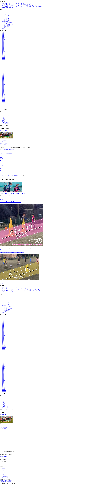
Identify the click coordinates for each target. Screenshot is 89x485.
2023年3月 (3, 46)
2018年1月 (3, 389)
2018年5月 (3, 101)
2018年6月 (3, 100)
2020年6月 (3, 78)
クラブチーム (4, 13)
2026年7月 (3, 32)
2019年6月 (3, 88)
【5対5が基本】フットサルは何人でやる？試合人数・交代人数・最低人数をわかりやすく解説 (17, 3)
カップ (3, 12)
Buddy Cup (3, 116)
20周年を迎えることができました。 (8, 7)
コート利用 (4, 14)
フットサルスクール (5, 17)
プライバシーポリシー (5, 123)
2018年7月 (3, 99)
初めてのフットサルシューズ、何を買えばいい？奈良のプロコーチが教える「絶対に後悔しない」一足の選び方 (20, 5)
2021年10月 (4, 347)
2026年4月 (3, 34)
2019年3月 (3, 91)
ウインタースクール (7, 18)
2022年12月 (4, 49)
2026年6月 (3, 33)
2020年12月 (4, 72)
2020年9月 (3, 75)
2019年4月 (3, 90)
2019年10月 (4, 84)
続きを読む (2, 199)
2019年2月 (3, 92)
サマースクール (6, 19)
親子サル (5, 27)
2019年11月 (4, 83)
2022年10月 (4, 51)
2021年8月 (3, 349)
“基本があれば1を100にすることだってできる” (12, 252)
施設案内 (3, 118)
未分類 (3, 28)
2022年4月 (3, 57)
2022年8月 (3, 53)
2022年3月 (3, 58)
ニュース (3, 16)
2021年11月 (4, 346)
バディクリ (5, 23)
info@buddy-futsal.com (3, 456)
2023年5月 (3, 44)
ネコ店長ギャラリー (5, 122)
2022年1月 (3, 60)
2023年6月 (3, 43)
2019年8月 (3, 86)
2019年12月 (4, 82)
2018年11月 (4, 95)
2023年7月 (3, 42)
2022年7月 (3, 54)
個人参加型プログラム (5, 21)
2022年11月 (4, 50)
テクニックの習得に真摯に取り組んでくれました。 (13, 193)
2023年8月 (3, 41)
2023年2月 (3, 47)
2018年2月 (3, 388)
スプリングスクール (7, 20)
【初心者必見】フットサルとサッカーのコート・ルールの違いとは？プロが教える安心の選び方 (18, 4)
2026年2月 (3, 35)
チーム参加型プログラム (6, 15)
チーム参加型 (4, 469)
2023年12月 (4, 37)
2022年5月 (3, 56)
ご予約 (3, 120)
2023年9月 (3, 40)
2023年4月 (3, 45)
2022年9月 (3, 52)
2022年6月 (3, 55)
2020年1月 (3, 81)
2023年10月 (4, 39)
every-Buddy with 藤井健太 (8, 22)
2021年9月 (3, 348)
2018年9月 (3, 97)
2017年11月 (4, 391)
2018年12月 (4, 94)
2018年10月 (4, 96)
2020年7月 (3, 77)
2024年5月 (3, 36)
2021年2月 (3, 70)
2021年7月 (3, 350)
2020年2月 (3, 80)
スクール (3, 468)
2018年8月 (3, 98)
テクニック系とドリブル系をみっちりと (10, 202)
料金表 (3, 117)
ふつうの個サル (6, 26)
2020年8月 (3, 76)
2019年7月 (3, 87)
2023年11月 (4, 38)
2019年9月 (3, 85)
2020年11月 (4, 73)
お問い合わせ (4, 121)
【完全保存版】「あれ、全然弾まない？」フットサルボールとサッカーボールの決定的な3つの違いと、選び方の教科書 (22, 6)
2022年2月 (3, 59)
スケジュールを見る (3, 130)
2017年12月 (4, 390)
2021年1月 (3, 71)
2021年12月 (4, 345)
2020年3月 (3, 79)
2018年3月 (3, 103)
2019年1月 (3, 93)
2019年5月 (3, 89)
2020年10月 (4, 74)
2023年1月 (3, 48)
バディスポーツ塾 (7, 25)
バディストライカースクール (8, 24)
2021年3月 (3, 69)
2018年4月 (3, 102)
